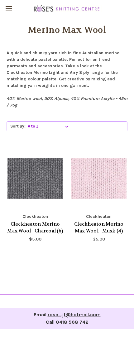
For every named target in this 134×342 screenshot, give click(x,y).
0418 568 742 (72, 322)
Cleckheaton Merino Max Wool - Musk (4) (99, 227)
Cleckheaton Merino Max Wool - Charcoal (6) (35, 227)
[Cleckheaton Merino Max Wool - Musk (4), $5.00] (99, 178)
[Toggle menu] (8, 8)
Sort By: (18, 126)
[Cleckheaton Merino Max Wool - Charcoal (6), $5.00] (35, 178)
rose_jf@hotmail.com (74, 314)
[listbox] (49, 126)
